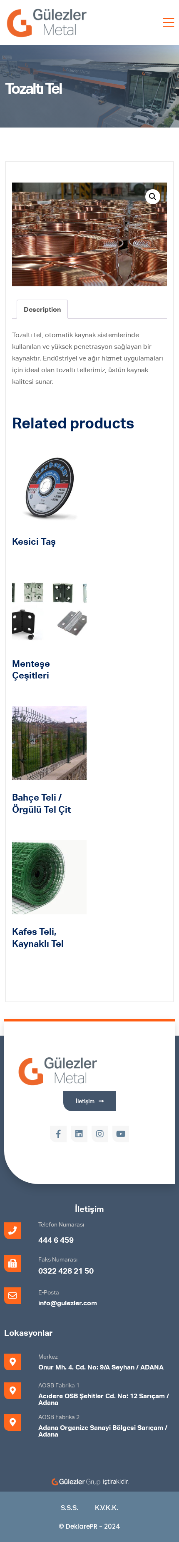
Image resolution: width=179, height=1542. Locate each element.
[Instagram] (100, 1134)
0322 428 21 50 (66, 1270)
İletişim (89, 1209)
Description (42, 309)
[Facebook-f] (58, 1134)
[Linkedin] (79, 1134)
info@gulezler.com (67, 1303)
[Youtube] (120, 1134)
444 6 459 (56, 1239)
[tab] (42, 309)
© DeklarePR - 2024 (89, 1526)
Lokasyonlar (28, 1332)
